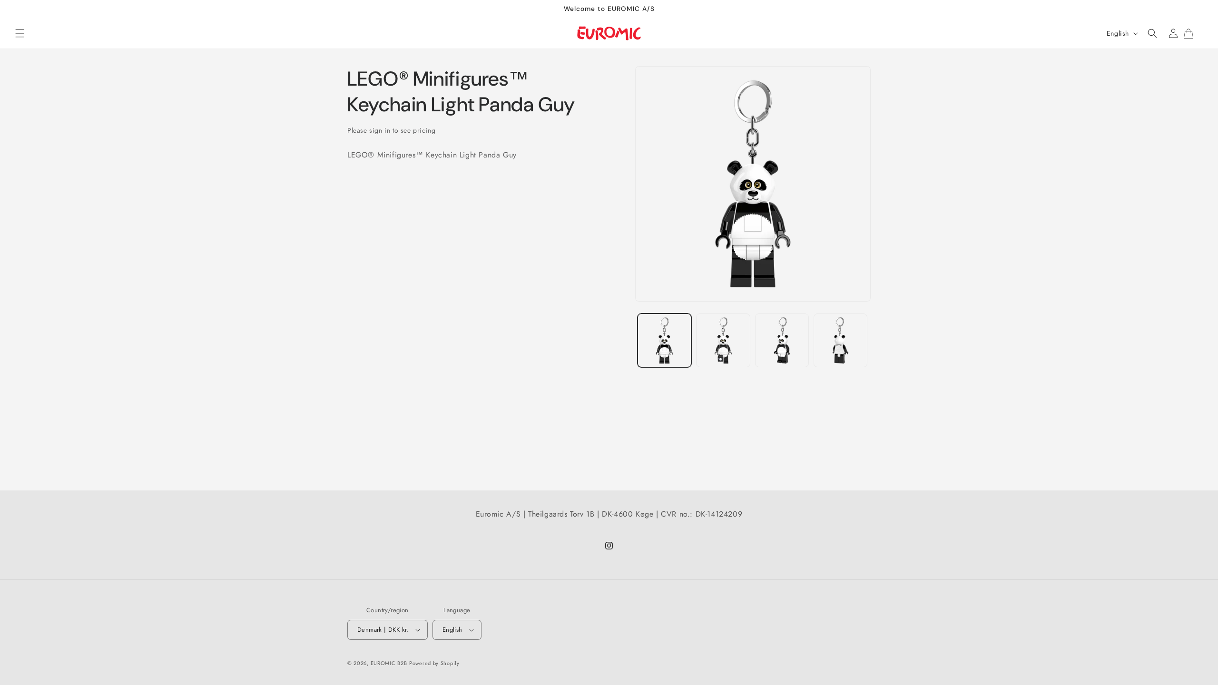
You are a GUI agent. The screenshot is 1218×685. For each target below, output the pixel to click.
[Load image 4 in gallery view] (840, 340)
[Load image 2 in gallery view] (723, 340)
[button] (20, 33)
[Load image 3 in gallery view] (782, 340)
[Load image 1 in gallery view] (664, 340)
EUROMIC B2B (389, 663)
